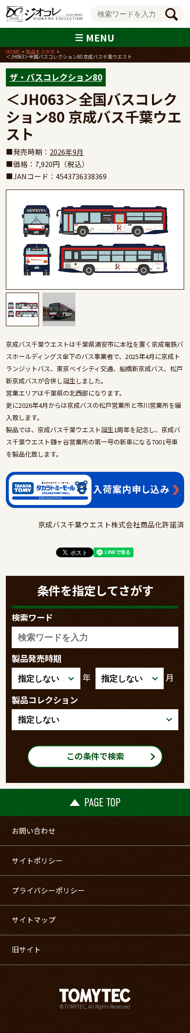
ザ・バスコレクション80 (56, 77)
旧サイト (26, 949)
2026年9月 (67, 152)
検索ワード (32, 617)
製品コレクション (45, 700)
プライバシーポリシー (48, 890)
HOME (13, 51)
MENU (100, 37)
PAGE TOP (102, 802)
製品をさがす (40, 51)
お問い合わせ (34, 830)
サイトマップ (34, 919)
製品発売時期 (36, 658)
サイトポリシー (37, 860)
